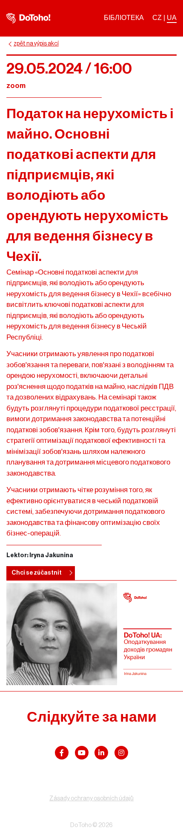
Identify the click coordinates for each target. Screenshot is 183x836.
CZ (157, 17)
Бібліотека (124, 17)
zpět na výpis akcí (36, 44)
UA (172, 17)
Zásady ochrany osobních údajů (91, 799)
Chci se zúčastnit (36, 573)
